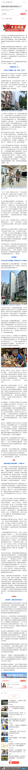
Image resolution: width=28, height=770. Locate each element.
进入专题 (23, 680)
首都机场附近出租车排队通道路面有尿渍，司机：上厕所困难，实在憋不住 (13, 768)
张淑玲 (8, 684)
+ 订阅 (23, 18)
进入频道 (23, 14)
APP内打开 (15, 762)
